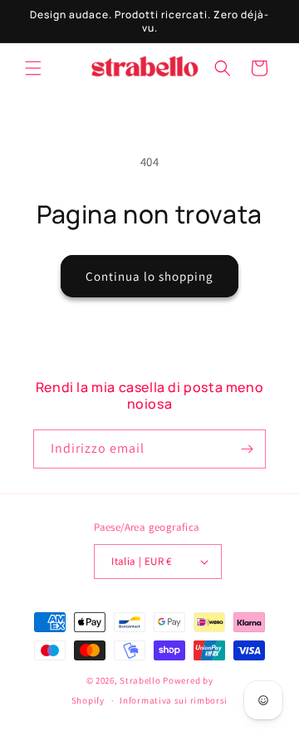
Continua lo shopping (149, 276)
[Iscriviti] (246, 449)
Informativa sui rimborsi (174, 700)
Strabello (140, 680)
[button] (33, 68)
